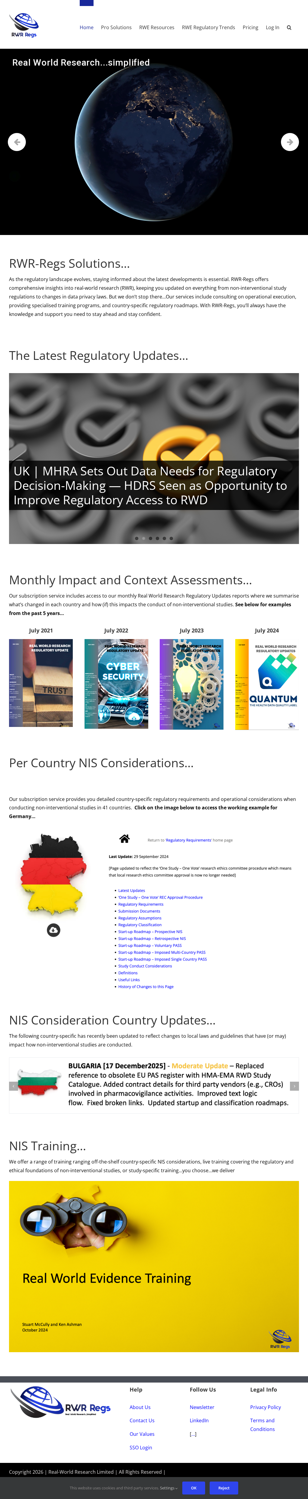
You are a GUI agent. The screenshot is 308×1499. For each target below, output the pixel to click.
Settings (167, 1488)
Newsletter (202, 1419)
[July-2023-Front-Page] (191, 641)
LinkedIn (199, 1432)
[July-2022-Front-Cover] (116, 641)
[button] (289, 24)
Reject (223, 1488)
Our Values (142, 1445)
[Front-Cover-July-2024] (267, 641)
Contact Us (142, 1432)
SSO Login (141, 1459)
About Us (140, 1419)
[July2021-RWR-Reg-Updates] (41, 641)
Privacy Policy (265, 1419)
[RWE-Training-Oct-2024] (154, 1195)
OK (193, 1488)
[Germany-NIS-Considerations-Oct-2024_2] (154, 829)
